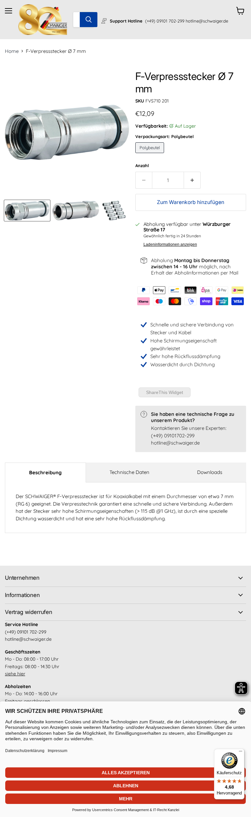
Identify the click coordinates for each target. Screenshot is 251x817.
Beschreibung (45, 472)
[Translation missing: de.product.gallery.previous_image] (13, 132)
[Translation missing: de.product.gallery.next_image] (121, 132)
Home (12, 51)
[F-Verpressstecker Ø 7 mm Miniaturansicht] (27, 210)
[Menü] (240, 753)
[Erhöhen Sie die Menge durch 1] (192, 180)
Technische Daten (129, 472)
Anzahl (142, 165)
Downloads (209, 472)
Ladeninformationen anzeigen (170, 244)
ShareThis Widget (164, 392)
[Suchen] (88, 19)
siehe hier (15, 674)
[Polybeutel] (150, 154)
